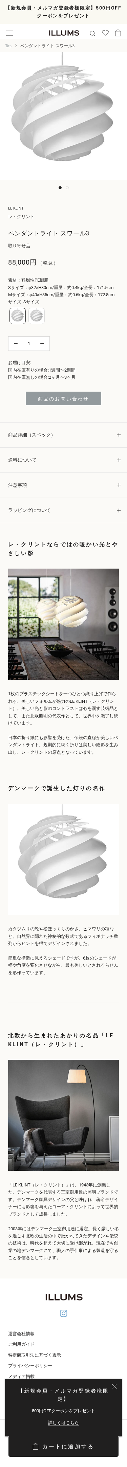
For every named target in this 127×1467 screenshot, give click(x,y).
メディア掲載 (21, 1376)
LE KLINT (16, 208)
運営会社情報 (21, 1333)
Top (8, 45)
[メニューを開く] (9, 33)
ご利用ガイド (21, 1344)
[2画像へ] (67, 187)
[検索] (92, 33)
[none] (17, 316)
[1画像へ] (60, 187)
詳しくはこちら (63, 1422)
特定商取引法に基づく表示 (34, 1355)
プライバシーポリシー (30, 1365)
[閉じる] (114, 1386)
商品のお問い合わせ (63, 398)
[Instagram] (63, 1314)
